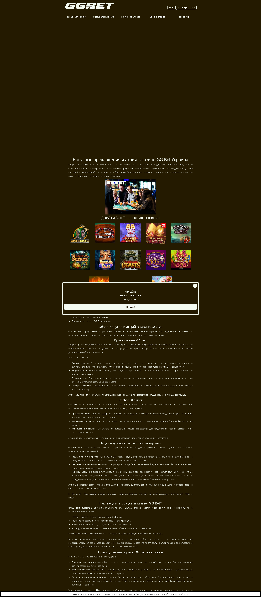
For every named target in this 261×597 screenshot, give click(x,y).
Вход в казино (157, 16)
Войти (171, 8)
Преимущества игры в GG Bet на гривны (91, 321)
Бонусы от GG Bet (130, 16)
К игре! (130, 307)
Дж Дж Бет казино (76, 16)
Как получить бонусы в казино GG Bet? (91, 317)
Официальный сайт (103, 16)
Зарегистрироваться (186, 8)
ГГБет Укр (184, 16)
